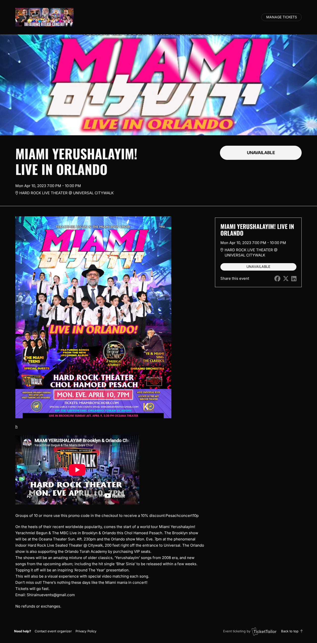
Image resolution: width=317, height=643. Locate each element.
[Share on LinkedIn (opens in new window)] (293, 279)
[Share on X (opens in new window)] (286, 279)
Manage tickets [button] (281, 17)
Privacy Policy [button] (86, 631)
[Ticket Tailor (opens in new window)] (264, 631)
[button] (53, 631)
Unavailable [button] (261, 152)
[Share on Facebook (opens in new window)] (277, 279)
